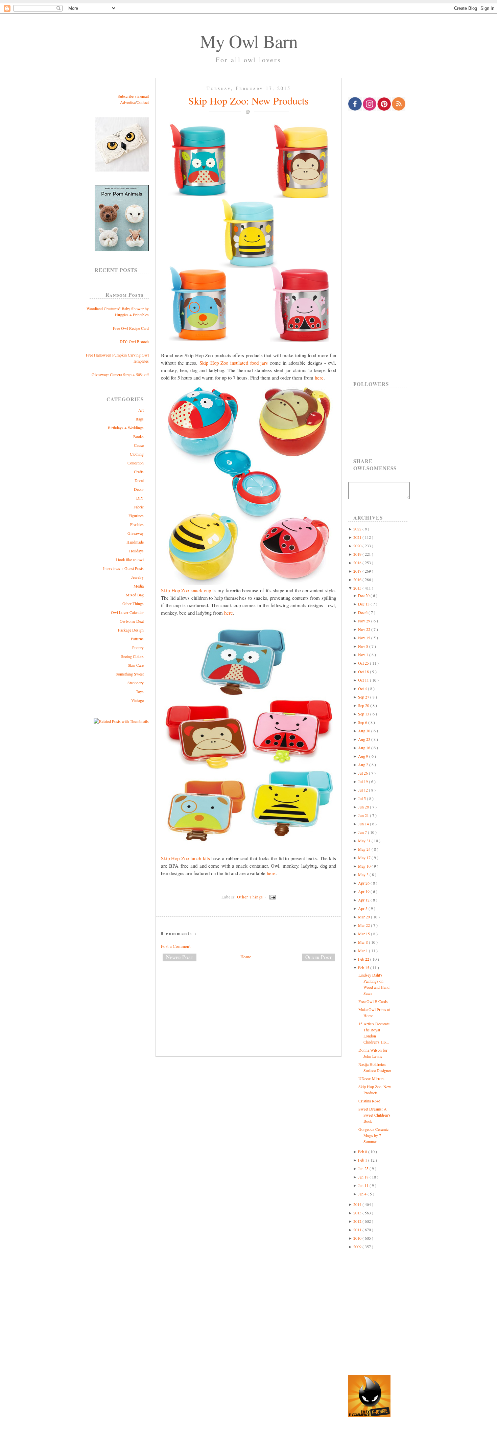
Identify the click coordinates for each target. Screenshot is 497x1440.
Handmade (135, 542)
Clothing (137, 454)
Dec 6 (363, 612)
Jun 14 (364, 823)
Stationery (135, 682)
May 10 (365, 866)
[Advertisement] (248, 989)
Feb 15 (364, 967)
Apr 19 (364, 891)
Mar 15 (364, 933)
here (319, 377)
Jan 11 (364, 1185)
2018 (357, 562)
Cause (139, 445)
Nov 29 (364, 620)
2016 (357, 579)
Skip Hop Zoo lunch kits (185, 858)
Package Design (131, 630)
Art (141, 410)
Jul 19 (363, 781)
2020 (357, 545)
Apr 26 (364, 883)
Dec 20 (364, 595)
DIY (140, 498)
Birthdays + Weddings (126, 427)
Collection (135, 462)
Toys (140, 691)
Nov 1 (363, 654)
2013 (357, 1212)
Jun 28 (364, 806)
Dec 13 (364, 604)
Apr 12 (364, 899)
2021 (357, 537)
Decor (139, 489)
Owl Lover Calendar (127, 612)
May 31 (365, 840)
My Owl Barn (249, 41)
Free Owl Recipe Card (131, 328)
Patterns (137, 638)
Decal (139, 480)
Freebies (137, 524)
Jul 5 (362, 798)
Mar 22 (364, 925)
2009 (357, 1246)
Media (139, 586)
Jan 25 (364, 1168)
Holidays (136, 550)
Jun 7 (363, 832)
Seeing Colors (132, 656)
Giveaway (135, 533)
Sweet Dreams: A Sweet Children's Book (374, 1115)
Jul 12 (363, 790)
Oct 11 (364, 680)
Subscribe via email (133, 96)
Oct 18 (364, 671)
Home (245, 957)
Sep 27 (364, 697)
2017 (357, 571)
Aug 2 (363, 764)
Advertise (128, 102)
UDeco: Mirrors (371, 1078)
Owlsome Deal (132, 621)
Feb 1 (363, 1160)
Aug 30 (364, 730)
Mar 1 (363, 950)
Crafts (139, 471)
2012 (357, 1221)
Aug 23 (364, 739)
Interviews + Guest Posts (123, 568)
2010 (357, 1238)
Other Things (133, 603)
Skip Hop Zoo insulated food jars (233, 362)
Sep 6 (363, 722)
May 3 (364, 874)
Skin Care (136, 665)
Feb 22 (364, 959)
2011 (357, 1229)
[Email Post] (271, 896)
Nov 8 (363, 646)
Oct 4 (363, 688)
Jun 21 (364, 815)
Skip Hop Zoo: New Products (248, 100)
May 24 (365, 849)
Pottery (138, 647)
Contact (143, 102)
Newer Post (179, 957)
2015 (357, 588)
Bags (140, 418)
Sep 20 (364, 705)
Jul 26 (363, 773)
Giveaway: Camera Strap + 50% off (120, 374)
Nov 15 (364, 637)
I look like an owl (130, 559)
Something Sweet (130, 674)
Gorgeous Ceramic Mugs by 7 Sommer (373, 1135)
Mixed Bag (135, 594)
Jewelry (137, 577)
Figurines (136, 515)
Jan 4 (363, 1193)
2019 (357, 554)
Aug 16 (364, 747)
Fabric (139, 506)
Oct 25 (364, 663)
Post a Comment (176, 946)
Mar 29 (364, 916)
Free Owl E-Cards (373, 1001)
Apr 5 (363, 908)
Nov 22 (364, 629)
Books (138, 436)
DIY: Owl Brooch (134, 341)
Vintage (137, 700)
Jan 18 (364, 1177)
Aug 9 (363, 756)
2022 (357, 528)
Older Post (318, 957)
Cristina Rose (369, 1100)
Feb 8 (363, 1151)
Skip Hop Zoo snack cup (186, 590)
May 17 (365, 857)
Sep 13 (364, 713)
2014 (357, 1204)
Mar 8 (363, 942)
